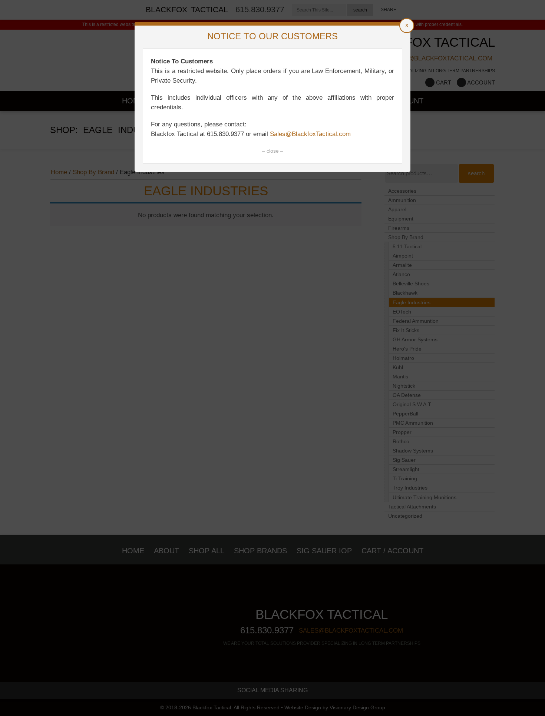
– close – (272, 151)
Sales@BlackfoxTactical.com (310, 133)
